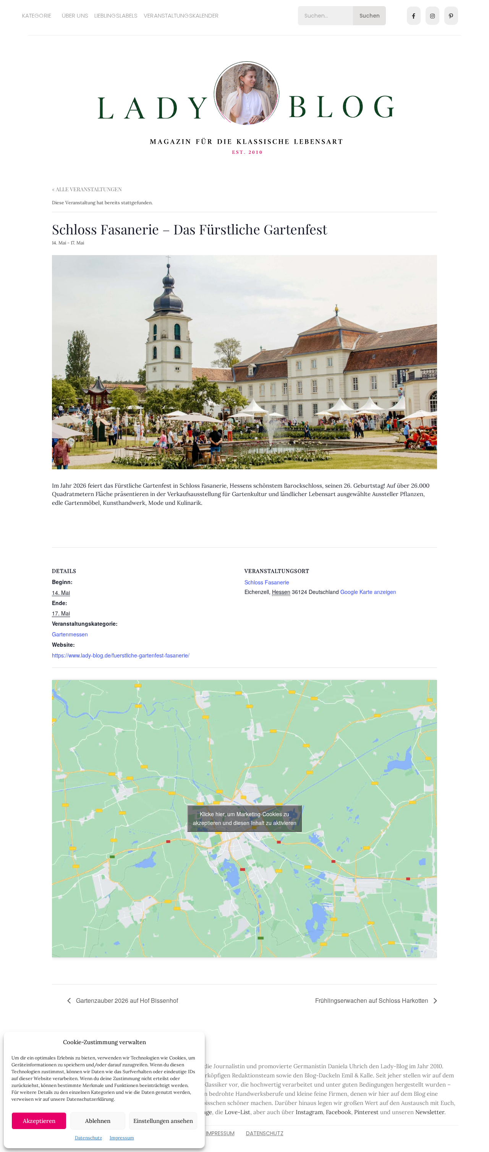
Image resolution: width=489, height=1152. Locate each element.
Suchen (369, 16)
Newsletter (429, 1112)
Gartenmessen (70, 634)
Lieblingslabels (116, 15)
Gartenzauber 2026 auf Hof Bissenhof (126, 1000)
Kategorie (36, 15)
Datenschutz (88, 1138)
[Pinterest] (451, 16)
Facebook (338, 1112)
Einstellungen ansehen (163, 1120)
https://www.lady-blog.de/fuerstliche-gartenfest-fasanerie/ (120, 655)
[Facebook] (414, 16)
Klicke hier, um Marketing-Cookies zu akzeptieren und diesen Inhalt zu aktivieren (244, 818)
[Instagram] (432, 16)
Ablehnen (97, 1120)
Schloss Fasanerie (266, 582)
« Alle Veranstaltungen (87, 189)
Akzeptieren (39, 1120)
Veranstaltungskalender (181, 15)
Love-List (237, 1112)
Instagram (309, 1112)
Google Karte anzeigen (368, 592)
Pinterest (366, 1112)
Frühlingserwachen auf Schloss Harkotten (372, 1000)
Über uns (75, 15)
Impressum (122, 1138)
